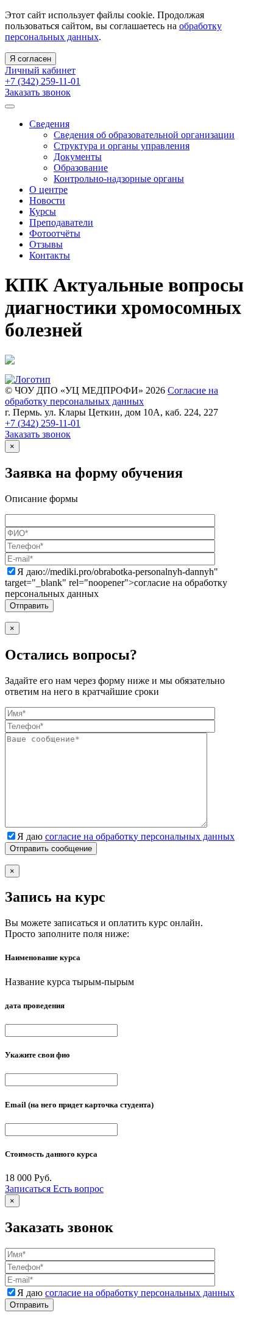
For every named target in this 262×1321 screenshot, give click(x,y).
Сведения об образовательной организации (144, 135)
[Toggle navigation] (10, 106)
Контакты (49, 255)
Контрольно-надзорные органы (119, 178)
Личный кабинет (40, 70)
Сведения (49, 124)
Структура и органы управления (121, 146)
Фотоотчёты (54, 233)
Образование (81, 167)
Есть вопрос (78, 1188)
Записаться (29, 1188)
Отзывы (46, 244)
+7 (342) (42, 81)
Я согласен (30, 58)
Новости (47, 200)
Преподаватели (61, 222)
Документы (78, 157)
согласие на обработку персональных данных (140, 836)
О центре (48, 189)
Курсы (42, 211)
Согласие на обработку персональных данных (111, 395)
